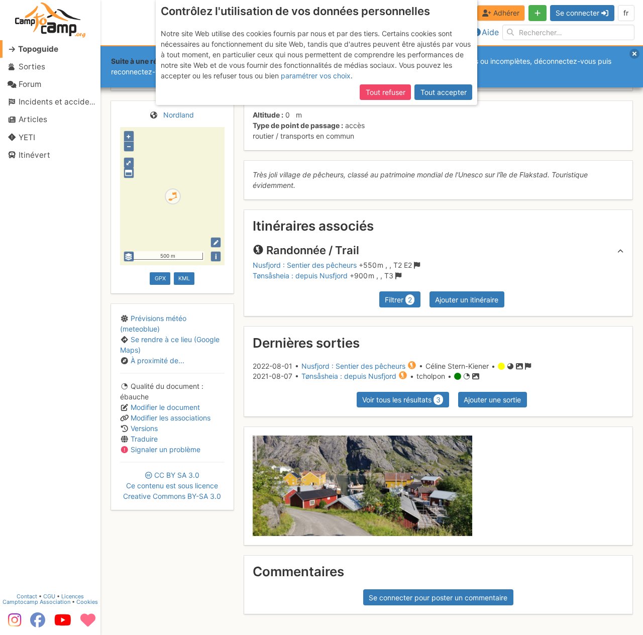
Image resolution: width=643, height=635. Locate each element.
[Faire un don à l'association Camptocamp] (87, 623)
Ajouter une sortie (492, 399)
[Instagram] (12, 623)
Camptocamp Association (36, 601)
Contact (27, 596)
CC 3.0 (172, 485)
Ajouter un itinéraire (466, 299)
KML (184, 278)
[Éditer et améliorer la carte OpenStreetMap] (216, 242)
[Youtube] (62, 623)
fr (625, 13)
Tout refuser (385, 92)
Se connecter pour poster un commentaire (438, 597)
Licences (72, 596)
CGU (49, 596)
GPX (160, 278)
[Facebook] (37, 623)
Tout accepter (443, 92)
